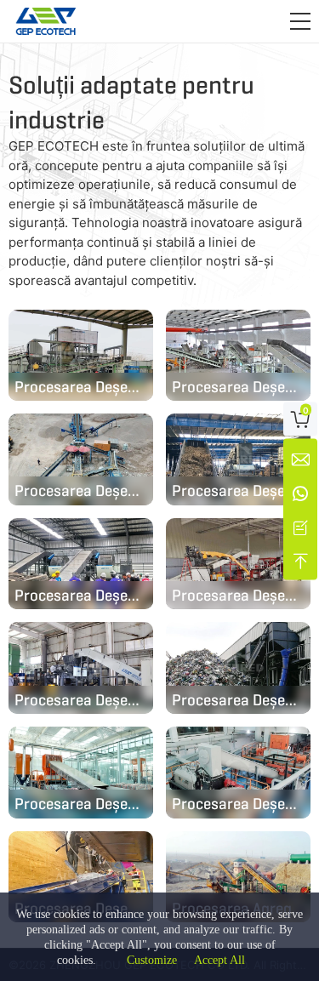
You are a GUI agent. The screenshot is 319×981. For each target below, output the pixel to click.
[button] (300, 21)
